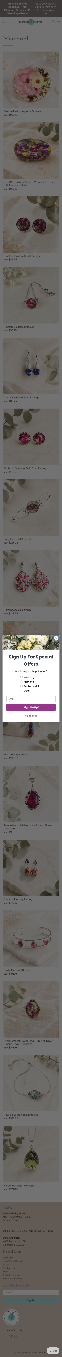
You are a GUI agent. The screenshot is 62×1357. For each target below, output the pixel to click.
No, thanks (31, 715)
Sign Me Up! (31, 707)
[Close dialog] (56, 638)
